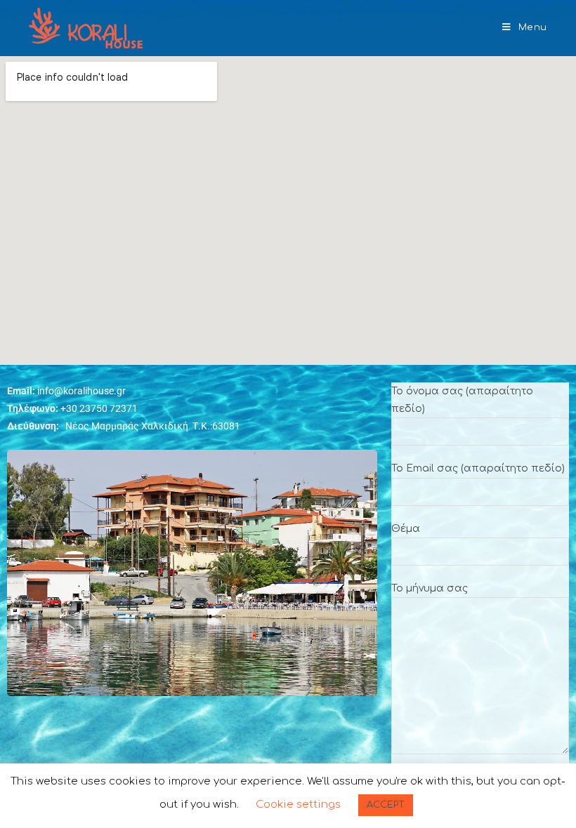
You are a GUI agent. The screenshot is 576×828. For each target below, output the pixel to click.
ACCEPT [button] (386, 805)
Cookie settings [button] (298, 804)
